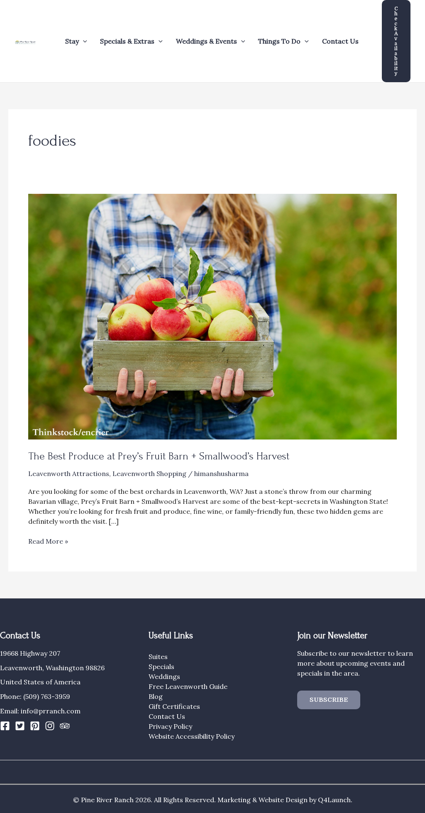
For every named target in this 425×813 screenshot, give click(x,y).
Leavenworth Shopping (149, 473)
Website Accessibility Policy (191, 736)
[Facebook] (5, 726)
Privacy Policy (170, 726)
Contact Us (340, 41)
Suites (158, 656)
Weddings (164, 676)
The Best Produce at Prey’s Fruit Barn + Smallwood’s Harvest (158, 456)
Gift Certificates (174, 706)
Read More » (48, 541)
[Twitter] (20, 726)
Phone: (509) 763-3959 (35, 696)
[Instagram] (50, 726)
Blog (156, 696)
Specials (161, 666)
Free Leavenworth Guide (188, 686)
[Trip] (65, 726)
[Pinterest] (35, 726)
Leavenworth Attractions (68, 473)
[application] (83, 41)
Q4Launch (334, 800)
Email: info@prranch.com (40, 711)
